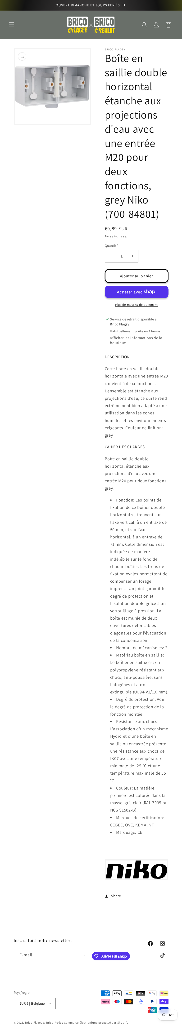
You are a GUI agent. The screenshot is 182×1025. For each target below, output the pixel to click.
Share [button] (116, 895)
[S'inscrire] (83, 955)
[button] (11, 25)
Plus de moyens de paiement (136, 304)
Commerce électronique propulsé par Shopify (96, 1023)
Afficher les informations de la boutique (136, 340)
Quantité (111, 245)
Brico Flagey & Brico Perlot (44, 1023)
